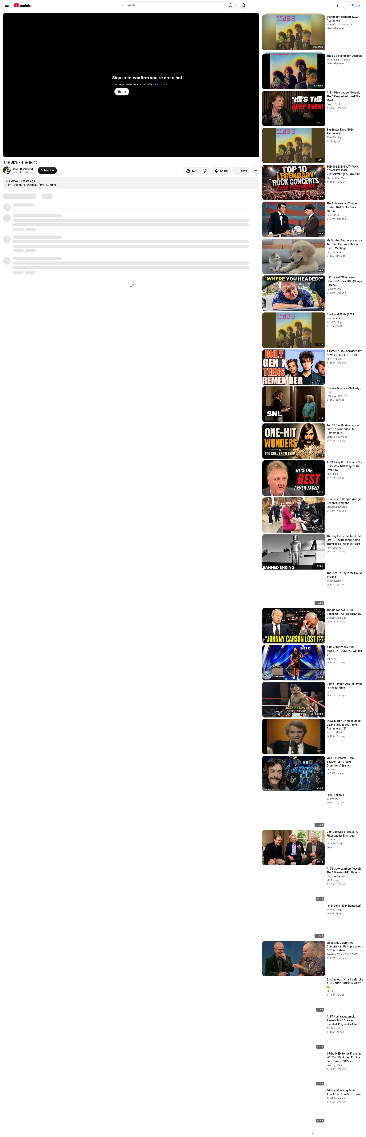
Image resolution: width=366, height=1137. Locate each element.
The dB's (331, 24)
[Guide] (7, 5)
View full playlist (335, 28)
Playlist (347, 59)
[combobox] (175, 5)
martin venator (23, 168)
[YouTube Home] (22, 5)
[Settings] (337, 5)
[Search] (231, 5)
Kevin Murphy (334, 59)
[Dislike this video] (204, 171)
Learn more (160, 84)
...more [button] (51, 184)
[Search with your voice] (243, 5)
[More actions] (255, 171)
